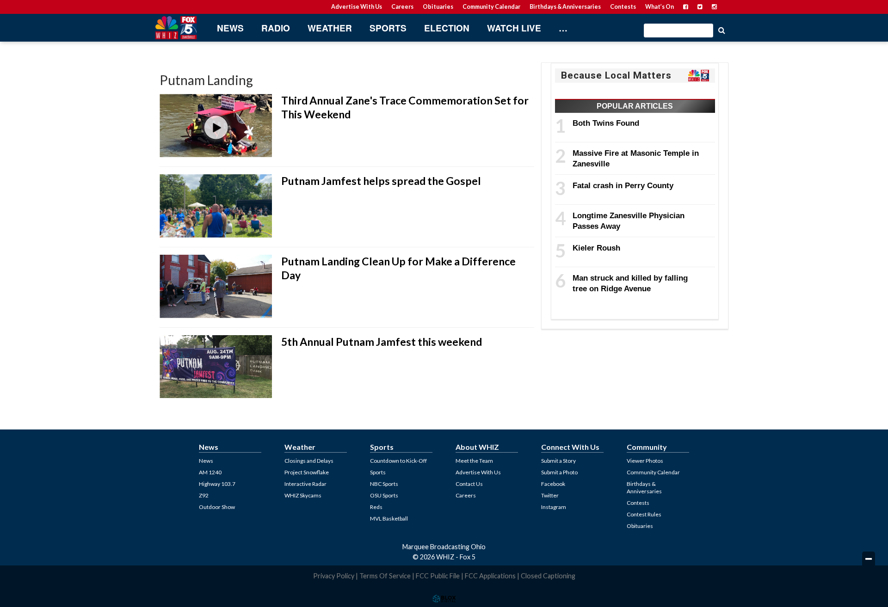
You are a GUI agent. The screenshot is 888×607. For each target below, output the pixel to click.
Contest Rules (644, 514)
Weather (330, 28)
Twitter (550, 495)
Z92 (204, 495)
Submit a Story (558, 460)
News (230, 28)
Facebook (553, 483)
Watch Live (514, 28)
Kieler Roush (596, 247)
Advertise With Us (356, 6)
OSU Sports (384, 495)
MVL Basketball (389, 518)
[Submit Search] (721, 30)
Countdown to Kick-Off (398, 460)
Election (446, 28)
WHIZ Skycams (302, 495)
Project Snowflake (306, 472)
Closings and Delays (308, 460)
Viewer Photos (645, 460)
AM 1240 (210, 472)
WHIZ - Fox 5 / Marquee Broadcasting (176, 27)
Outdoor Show (217, 506)
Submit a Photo (559, 472)
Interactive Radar (305, 483)
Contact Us (469, 483)
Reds (376, 506)
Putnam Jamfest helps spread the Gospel (381, 180)
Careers (402, 6)
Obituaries (438, 6)
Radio (275, 28)
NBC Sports (384, 483)
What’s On (659, 6)
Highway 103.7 (217, 483)
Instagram (553, 506)
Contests (623, 6)
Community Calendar (491, 6)
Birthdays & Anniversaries (565, 6)
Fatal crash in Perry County (623, 185)
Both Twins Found (606, 123)
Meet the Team (474, 460)
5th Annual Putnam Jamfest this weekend (381, 341)
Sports (388, 28)
